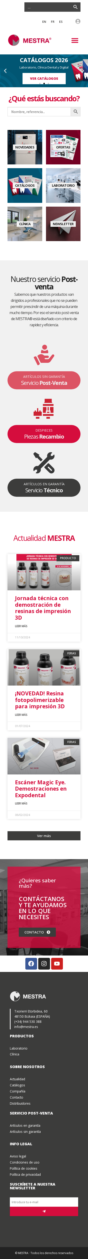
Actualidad (17, 1079)
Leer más (21, 626)
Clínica (14, 1054)
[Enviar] (44, 1211)
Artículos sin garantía (25, 1131)
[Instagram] (44, 964)
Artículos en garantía (25, 1125)
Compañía (17, 1091)
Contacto (16, 1097)
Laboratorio (18, 1048)
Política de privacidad (25, 1174)
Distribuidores (20, 1103)
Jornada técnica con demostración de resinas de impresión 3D (43, 607)
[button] (74, 40)
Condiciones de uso (24, 1162)
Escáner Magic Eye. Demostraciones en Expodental (41, 788)
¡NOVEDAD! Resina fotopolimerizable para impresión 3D (40, 700)
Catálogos (17, 1085)
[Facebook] (31, 964)
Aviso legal (18, 1156)
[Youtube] (57, 964)
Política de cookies (23, 1168)
